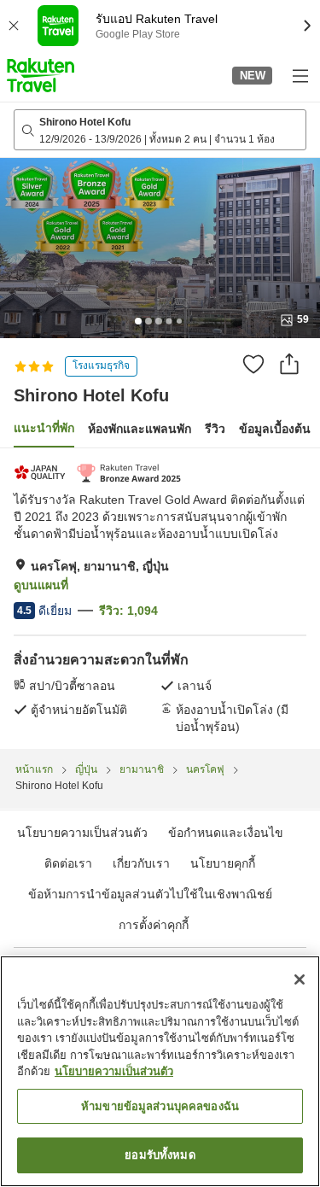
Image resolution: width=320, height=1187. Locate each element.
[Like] (253, 364)
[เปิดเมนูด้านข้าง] (299, 75)
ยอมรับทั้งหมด (160, 1155)
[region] (160, 1071)
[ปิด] (299, 979)
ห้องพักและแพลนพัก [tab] (139, 429)
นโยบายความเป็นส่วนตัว (114, 1071)
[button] (40, 75)
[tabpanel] (160, 598)
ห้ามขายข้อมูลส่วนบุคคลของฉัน (160, 1106)
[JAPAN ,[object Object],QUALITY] (41, 473)
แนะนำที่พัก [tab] (44, 428)
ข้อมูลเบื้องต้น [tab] (275, 429)
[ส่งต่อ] (289, 364)
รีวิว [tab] (215, 429)
